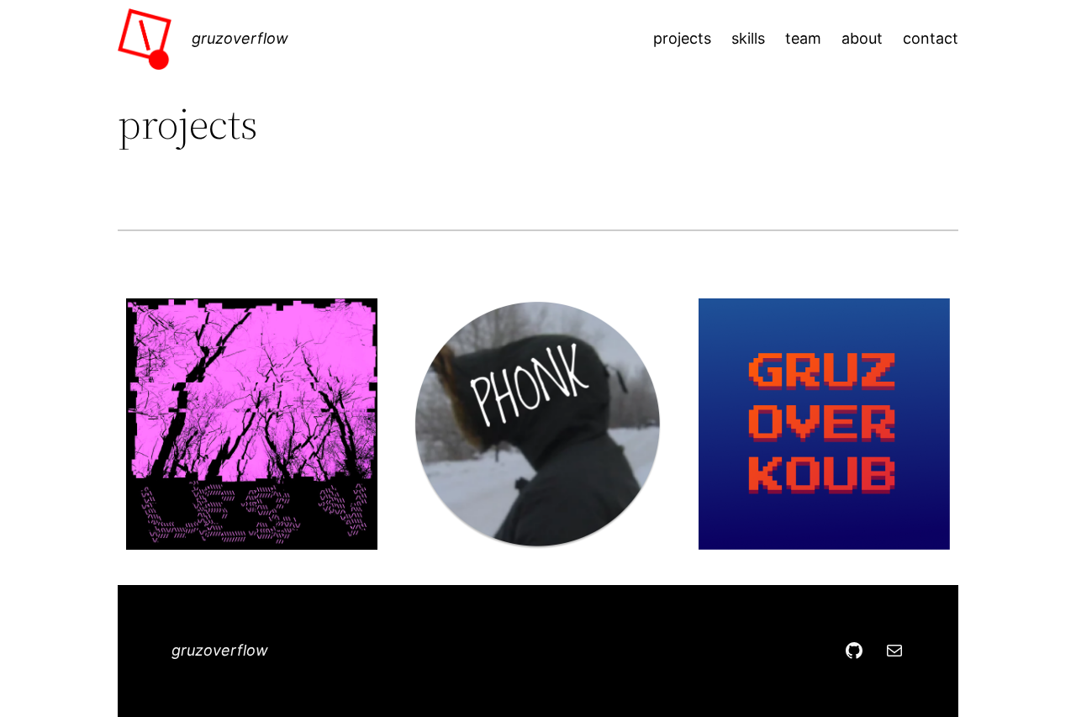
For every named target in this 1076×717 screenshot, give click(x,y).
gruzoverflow (240, 38)
